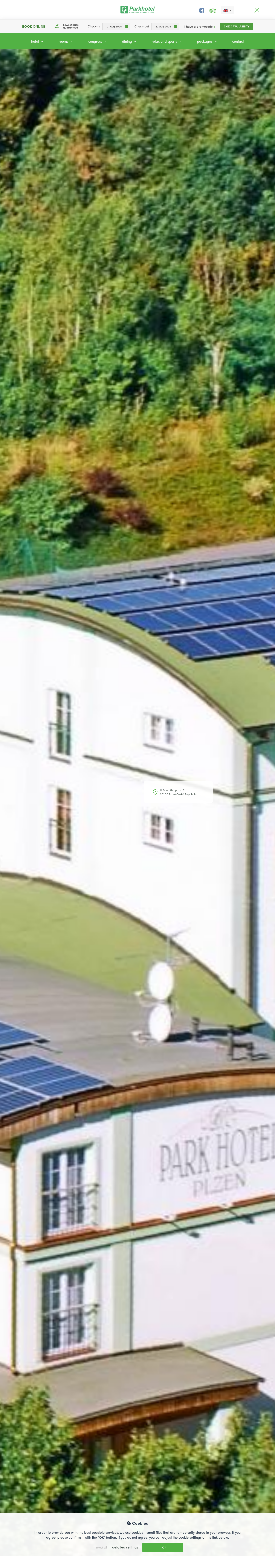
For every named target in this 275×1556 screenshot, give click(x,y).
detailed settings (125, 1547)
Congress (95, 41)
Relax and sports (165, 41)
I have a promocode (199, 26)
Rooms (64, 41)
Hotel (35, 41)
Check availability (236, 26)
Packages (205, 41)
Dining (127, 41)
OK (164, 1547)
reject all (101, 1547)
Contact (238, 41)
